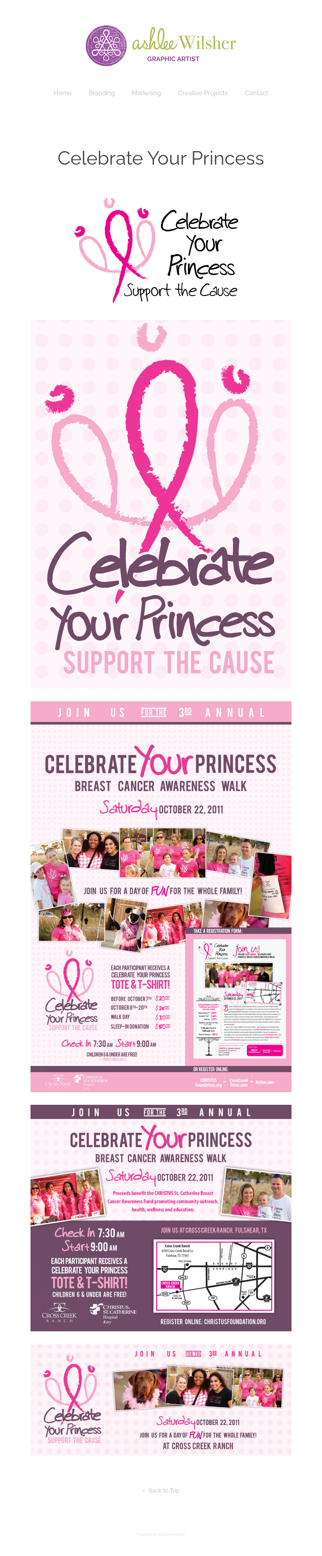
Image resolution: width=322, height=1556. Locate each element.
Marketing (146, 92)
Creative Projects (203, 92)
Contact (256, 92)
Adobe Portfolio (171, 1534)
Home (63, 92)
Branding (102, 92)
